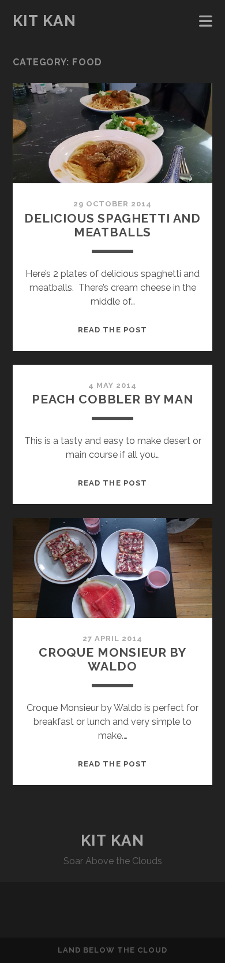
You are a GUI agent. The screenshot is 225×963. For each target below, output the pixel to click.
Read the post (112, 329)
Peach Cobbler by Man (112, 399)
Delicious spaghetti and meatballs (112, 225)
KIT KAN (45, 20)
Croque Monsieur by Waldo (112, 659)
